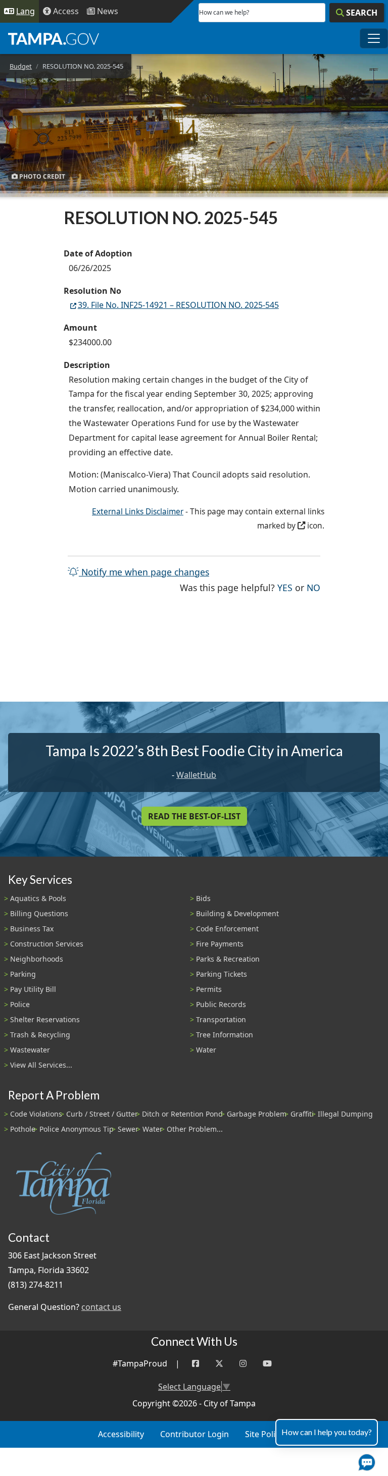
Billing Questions (39, 913)
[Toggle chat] (365, 1460)
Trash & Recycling (40, 1034)
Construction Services (46, 943)
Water (206, 1050)
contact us (101, 1306)
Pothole (22, 1129)
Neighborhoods (36, 959)
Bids (203, 898)
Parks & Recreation (228, 959)
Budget (21, 66)
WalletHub (196, 774)
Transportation (221, 1019)
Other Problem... (195, 1129)
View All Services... (41, 1065)
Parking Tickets (221, 974)
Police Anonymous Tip (76, 1129)
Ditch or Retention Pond (182, 1114)
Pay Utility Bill (33, 989)
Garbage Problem (256, 1114)
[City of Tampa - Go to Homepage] (53, 38)
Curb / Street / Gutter (102, 1114)
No (313, 587)
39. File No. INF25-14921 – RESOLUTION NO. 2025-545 (178, 304)
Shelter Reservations (45, 1019)
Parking (23, 974)
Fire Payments (220, 943)
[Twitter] (219, 1363)
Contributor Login (194, 1434)
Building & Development (237, 913)
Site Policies (267, 1434)
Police (20, 1004)
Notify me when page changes (144, 572)
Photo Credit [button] (41, 176)
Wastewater (30, 1050)
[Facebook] (195, 1363)
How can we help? (224, 12)
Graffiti (302, 1114)
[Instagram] (243, 1363)
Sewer (128, 1129)
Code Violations (36, 1114)
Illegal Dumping (345, 1114)
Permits (209, 989)
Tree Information (224, 1034)
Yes (285, 587)
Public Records (221, 1004)
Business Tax (32, 928)
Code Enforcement (227, 928)
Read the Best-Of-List (194, 816)
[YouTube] (267, 1363)
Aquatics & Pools (38, 898)
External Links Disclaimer (137, 511)
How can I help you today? (326, 1432)
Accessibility (121, 1434)
